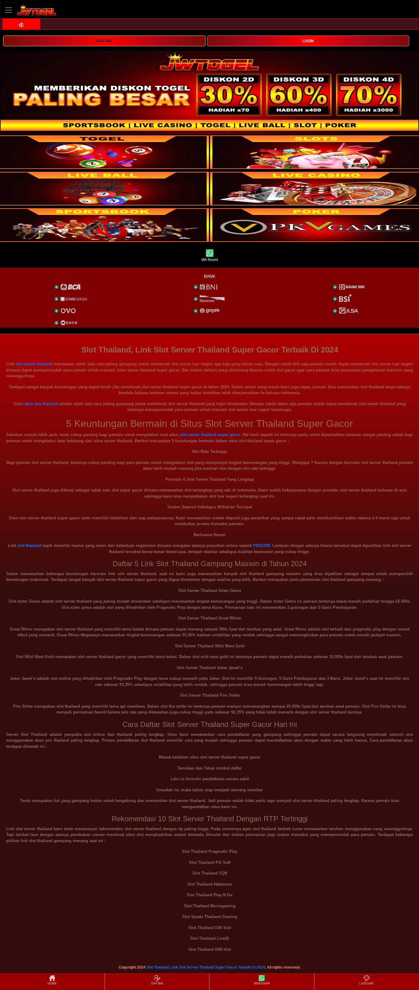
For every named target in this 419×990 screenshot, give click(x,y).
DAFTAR (104, 41)
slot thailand (29, 545)
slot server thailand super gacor (210, 434)
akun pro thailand (41, 403)
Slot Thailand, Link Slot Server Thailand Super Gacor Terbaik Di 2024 (205, 967)
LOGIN (308, 41)
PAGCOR (261, 545)
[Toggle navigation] (8, 9)
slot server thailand (34, 364)
